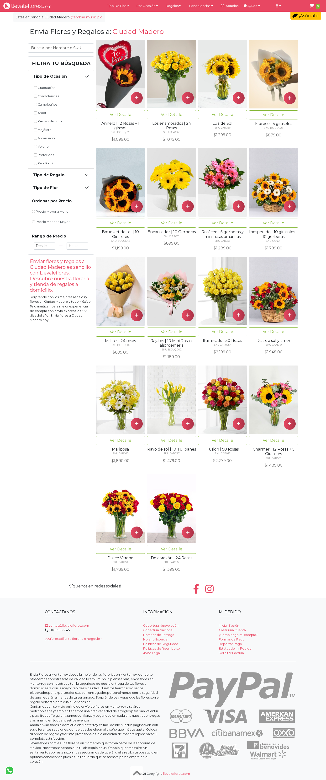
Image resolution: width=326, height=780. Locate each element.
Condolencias (200, 6)
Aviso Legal (152, 653)
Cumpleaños (47, 104)
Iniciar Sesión (229, 625)
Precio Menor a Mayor (52, 222)
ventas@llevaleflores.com (68, 625)
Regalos (172, 6)
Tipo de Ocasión (50, 76)
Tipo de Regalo (48, 175)
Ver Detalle (120, 114)
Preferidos (45, 155)
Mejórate (44, 130)
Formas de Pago (232, 639)
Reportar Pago (230, 644)
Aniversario (46, 138)
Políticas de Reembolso (161, 648)
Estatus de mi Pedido (235, 648)
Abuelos (231, 6)
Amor (41, 113)
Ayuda (252, 6)
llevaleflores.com (176, 773)
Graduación (46, 88)
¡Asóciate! (308, 15)
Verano (43, 146)
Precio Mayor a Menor (52, 211)
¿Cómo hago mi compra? (238, 635)
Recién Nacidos (49, 121)
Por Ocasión (146, 6)
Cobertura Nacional (158, 630)
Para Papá (45, 163)
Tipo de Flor (117, 6)
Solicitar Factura (231, 653)
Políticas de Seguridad (160, 644)
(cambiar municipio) (87, 17)
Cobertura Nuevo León (161, 625)
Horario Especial (155, 639)
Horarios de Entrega (158, 635)
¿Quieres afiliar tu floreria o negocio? (73, 638)
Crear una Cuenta (232, 630)
